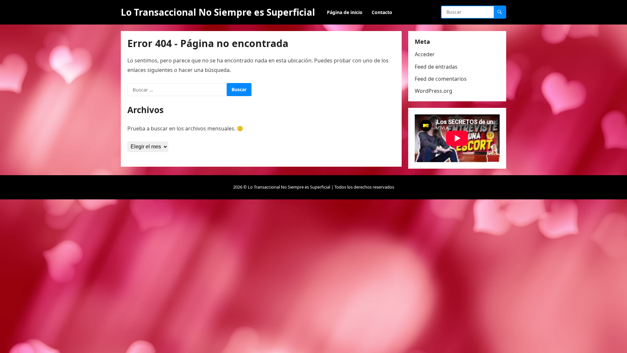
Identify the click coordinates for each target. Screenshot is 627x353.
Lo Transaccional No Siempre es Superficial (218, 12)
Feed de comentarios (441, 78)
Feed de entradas (436, 66)
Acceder (425, 54)
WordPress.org (433, 90)
